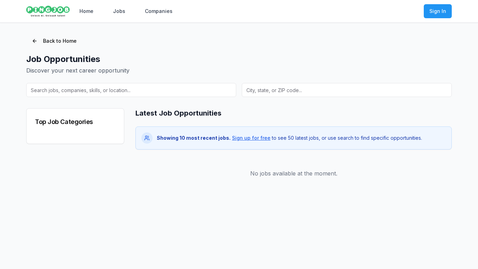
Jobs (119, 11)
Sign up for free (251, 138)
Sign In (437, 11)
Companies (159, 11)
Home (86, 11)
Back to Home (60, 41)
